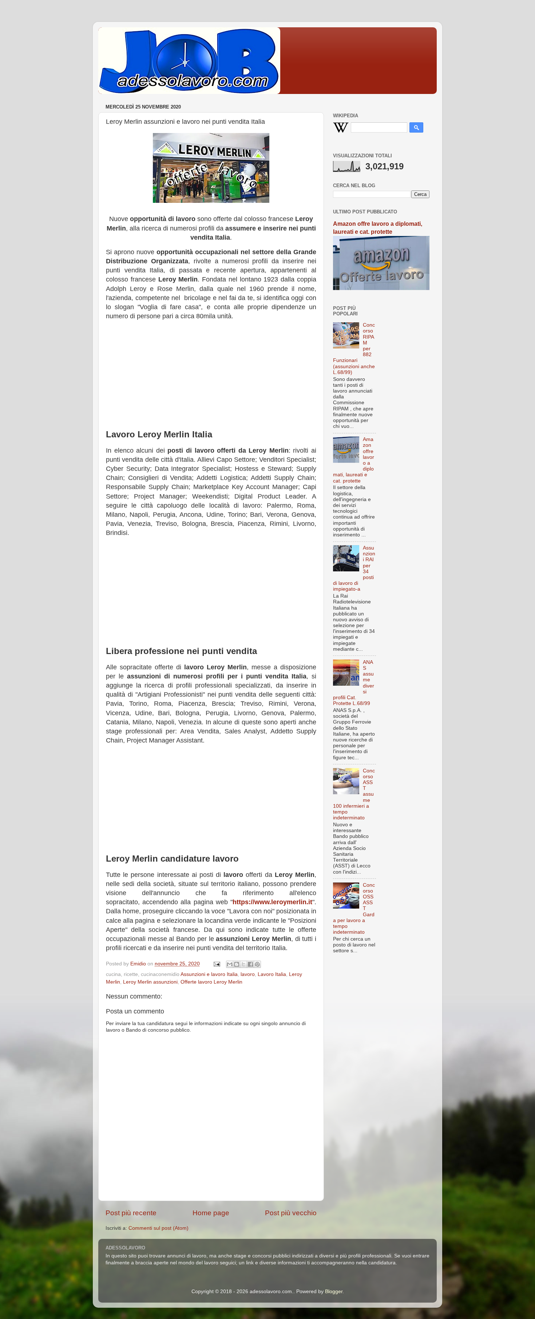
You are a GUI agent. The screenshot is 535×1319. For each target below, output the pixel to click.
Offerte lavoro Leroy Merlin (211, 982)
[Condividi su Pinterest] (257, 964)
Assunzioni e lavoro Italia (209, 974)
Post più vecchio (291, 1213)
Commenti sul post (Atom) (158, 1228)
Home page (211, 1213)
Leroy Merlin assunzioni (150, 982)
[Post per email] (216, 963)
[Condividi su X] (243, 964)
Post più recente (131, 1213)
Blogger (333, 1291)
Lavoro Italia (272, 974)
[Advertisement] (211, 377)
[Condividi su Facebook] (250, 964)
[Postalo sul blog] (236, 964)
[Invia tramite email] (229, 964)
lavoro (248, 974)
